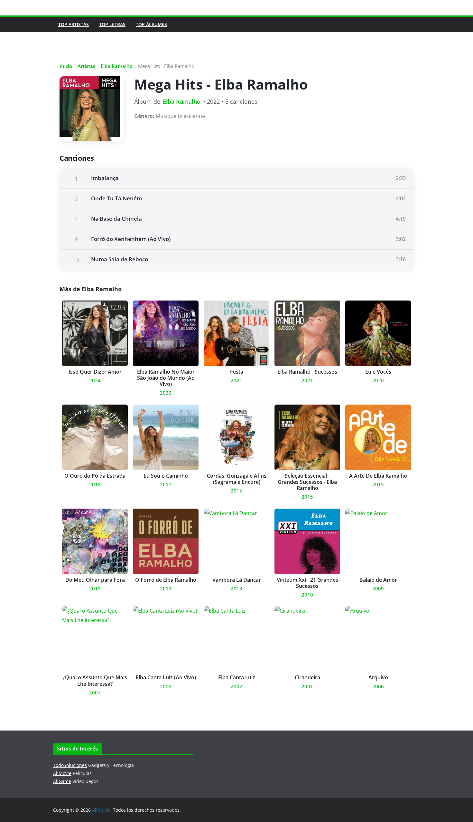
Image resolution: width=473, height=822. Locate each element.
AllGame (62, 781)
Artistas (86, 66)
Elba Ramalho (117, 66)
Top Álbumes (151, 24)
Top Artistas (73, 24)
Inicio (66, 66)
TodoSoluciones (70, 765)
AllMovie (62, 773)
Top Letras (112, 24)
